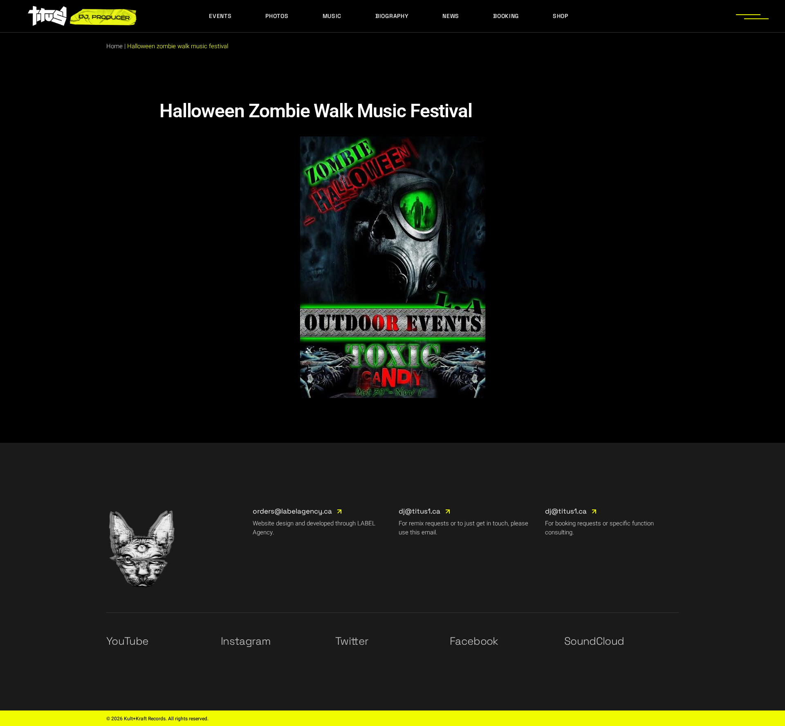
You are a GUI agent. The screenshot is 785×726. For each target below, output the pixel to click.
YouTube (127, 641)
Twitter (351, 641)
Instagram (245, 641)
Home (114, 46)
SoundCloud (594, 641)
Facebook (474, 641)
